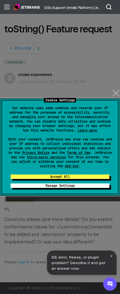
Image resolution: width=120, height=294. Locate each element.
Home (27, 7)
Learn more (87, 130)
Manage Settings (60, 185)
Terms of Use (78, 152)
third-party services (46, 157)
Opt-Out (72, 166)
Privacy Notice (35, 152)
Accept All (60, 177)
